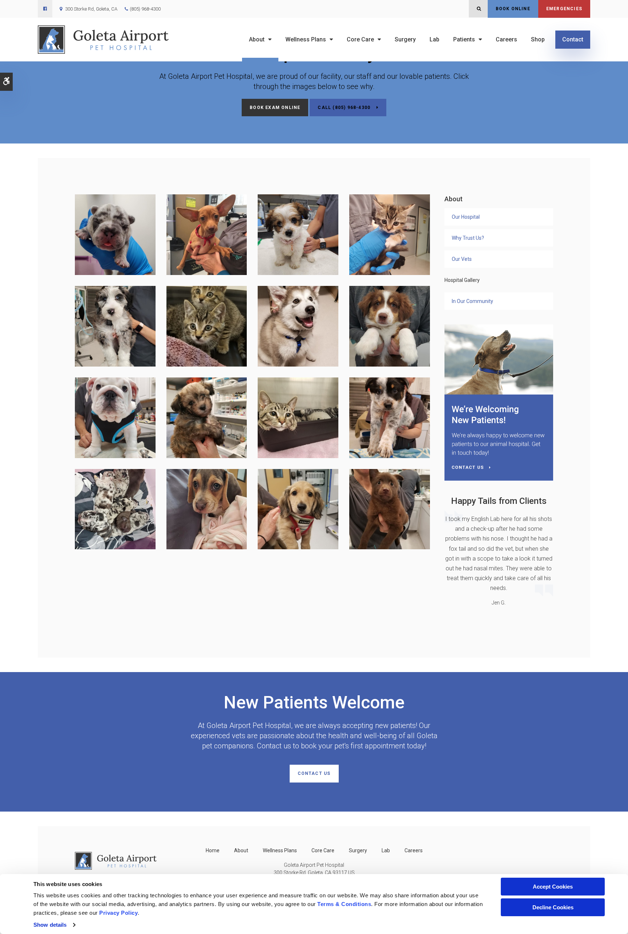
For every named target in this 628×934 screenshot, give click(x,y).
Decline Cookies (552, 907)
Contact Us (314, 773)
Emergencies (564, 8)
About (257, 39)
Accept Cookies (553, 887)
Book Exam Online (275, 107)
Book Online (513, 8)
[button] (115, 234)
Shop (538, 39)
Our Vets (462, 259)
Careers (506, 39)
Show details (50, 925)
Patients (464, 39)
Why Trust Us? (468, 238)
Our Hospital (466, 217)
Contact (572, 39)
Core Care (360, 39)
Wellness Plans (305, 39)
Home (213, 850)
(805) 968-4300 (145, 9)
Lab (434, 39)
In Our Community (472, 301)
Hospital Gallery (462, 280)
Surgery (405, 39)
